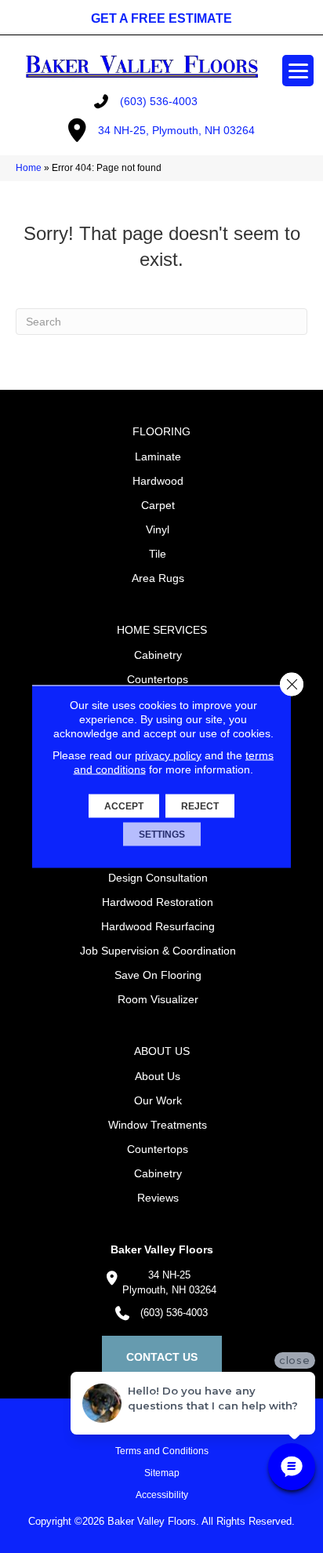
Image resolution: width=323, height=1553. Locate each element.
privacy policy (168, 755)
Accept (123, 806)
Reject (200, 806)
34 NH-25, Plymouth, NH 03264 (176, 130)
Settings (162, 834)
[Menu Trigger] (298, 70)
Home (29, 167)
